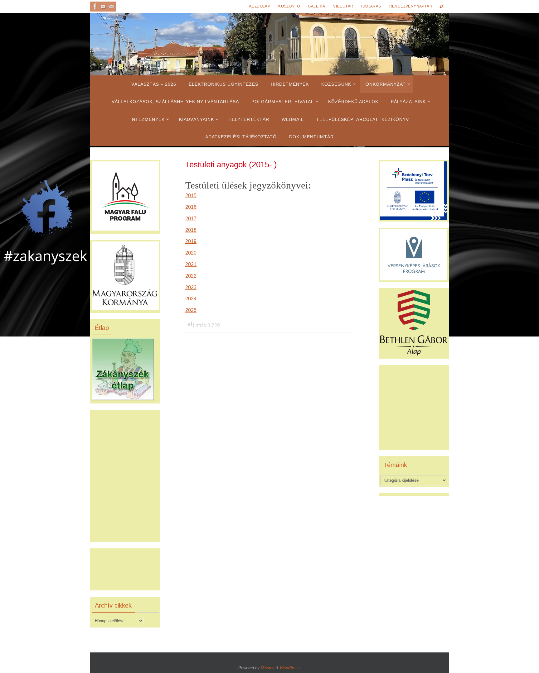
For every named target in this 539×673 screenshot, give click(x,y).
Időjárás (371, 6)
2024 (191, 298)
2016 (191, 207)
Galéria (316, 6)
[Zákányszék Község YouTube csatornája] (103, 7)
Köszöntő (289, 6)
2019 (191, 241)
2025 (191, 310)
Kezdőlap (259, 6)
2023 (191, 287)
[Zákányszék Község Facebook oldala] (95, 7)
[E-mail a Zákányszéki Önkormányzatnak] (111, 7)
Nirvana (267, 668)
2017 (191, 218)
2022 (191, 276)
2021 (191, 264)
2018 (191, 230)
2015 (191, 195)
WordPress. (290, 668)
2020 (191, 252)
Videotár (343, 6)
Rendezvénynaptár (410, 6)
